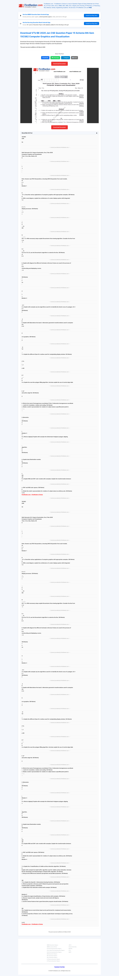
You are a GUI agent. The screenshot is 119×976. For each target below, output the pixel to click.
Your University (74, 942)
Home (23, 942)
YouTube (62, 967)
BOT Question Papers (52, 957)
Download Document (59, 63)
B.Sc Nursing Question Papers (54, 948)
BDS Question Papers (52, 953)
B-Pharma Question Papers (53, 959)
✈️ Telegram (65, 57)
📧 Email (74, 57)
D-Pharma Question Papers (53, 961)
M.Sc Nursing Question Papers (54, 952)
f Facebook (45, 57)
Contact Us (93, 942)
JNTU (70, 945)
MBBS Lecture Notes (52, 946)
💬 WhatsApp (55, 57)
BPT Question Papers (52, 955)
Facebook (57, 967)
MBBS (48, 942)
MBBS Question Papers (52, 945)
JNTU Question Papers (36, 942)
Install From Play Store (91, 15)
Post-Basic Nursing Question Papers (56, 950)
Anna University (72, 946)
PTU (70, 950)
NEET (70, 952)
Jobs (84, 942)
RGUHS (70, 948)
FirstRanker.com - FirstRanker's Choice (32, 494)
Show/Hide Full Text (27, 133)
